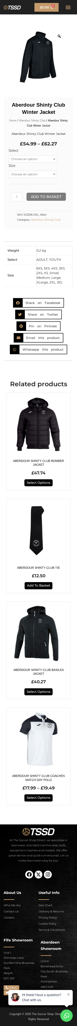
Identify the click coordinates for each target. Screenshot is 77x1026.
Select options (38, 483)
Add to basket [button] (38, 585)
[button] (68, 7)
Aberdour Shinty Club (32, 120)
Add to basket (46, 197)
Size (12, 165)
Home (12, 120)
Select (13, 150)
